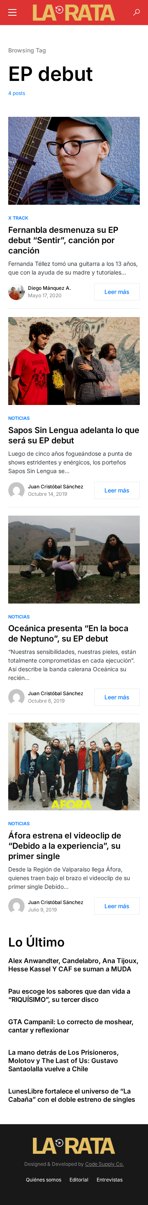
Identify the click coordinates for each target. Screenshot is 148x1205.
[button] (12, 12)
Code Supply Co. (104, 1164)
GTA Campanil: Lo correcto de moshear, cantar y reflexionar (71, 1026)
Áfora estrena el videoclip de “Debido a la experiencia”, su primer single (64, 846)
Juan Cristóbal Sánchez (55, 486)
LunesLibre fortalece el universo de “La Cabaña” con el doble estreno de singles (71, 1095)
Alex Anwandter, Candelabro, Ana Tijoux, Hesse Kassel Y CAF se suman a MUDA (73, 964)
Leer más (117, 291)
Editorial (78, 1180)
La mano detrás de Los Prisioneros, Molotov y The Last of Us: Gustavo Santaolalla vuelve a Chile (63, 1060)
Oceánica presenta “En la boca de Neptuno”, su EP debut (68, 633)
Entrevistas (110, 1180)
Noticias (19, 418)
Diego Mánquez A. (49, 288)
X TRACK (18, 218)
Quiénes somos (43, 1180)
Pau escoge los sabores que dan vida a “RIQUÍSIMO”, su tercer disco (69, 995)
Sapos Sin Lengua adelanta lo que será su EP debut (73, 435)
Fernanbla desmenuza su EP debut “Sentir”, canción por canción (63, 240)
